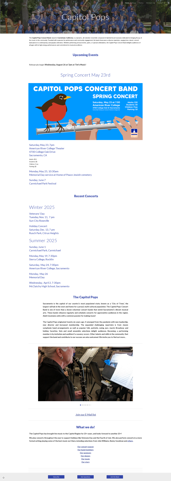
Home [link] (127, 3)
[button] (168, 2)
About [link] (134, 3)
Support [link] (160, 3)
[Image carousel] (85, 376)
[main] (85, 17)
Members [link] (149, 3)
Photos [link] (141, 3)
